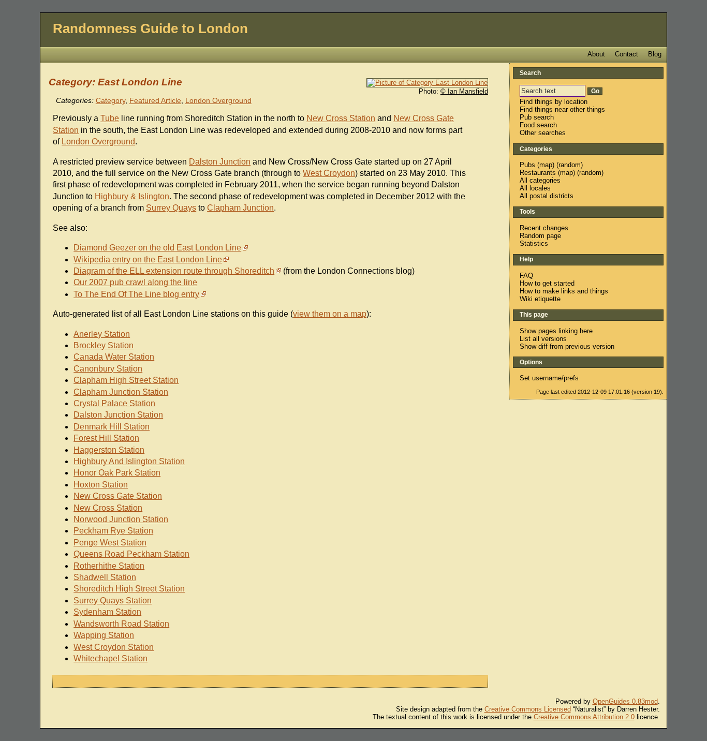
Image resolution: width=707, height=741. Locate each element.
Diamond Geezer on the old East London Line (157, 247)
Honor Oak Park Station (116, 472)
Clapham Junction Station (120, 392)
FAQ (526, 275)
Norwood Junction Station (120, 519)
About (596, 54)
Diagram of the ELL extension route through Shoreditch (173, 270)
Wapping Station (103, 635)
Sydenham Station (107, 611)
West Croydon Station (113, 647)
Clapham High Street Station (126, 380)
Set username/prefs (549, 378)
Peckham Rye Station (113, 530)
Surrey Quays (171, 207)
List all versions (543, 339)
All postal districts (546, 196)
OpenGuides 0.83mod (625, 701)
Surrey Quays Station (112, 600)
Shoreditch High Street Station (129, 588)
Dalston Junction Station (118, 414)
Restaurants (538, 172)
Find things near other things (562, 109)
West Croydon (329, 173)
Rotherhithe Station (108, 565)
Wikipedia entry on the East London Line (147, 259)
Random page (540, 236)
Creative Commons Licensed (527, 709)
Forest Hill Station (106, 438)
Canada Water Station (113, 356)
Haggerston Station (108, 450)
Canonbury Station (107, 368)
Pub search (537, 117)
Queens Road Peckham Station (131, 554)
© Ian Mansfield (464, 91)
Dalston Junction (220, 161)
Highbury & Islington (132, 196)
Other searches (543, 133)
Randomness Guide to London (150, 28)
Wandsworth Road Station (121, 623)
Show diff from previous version (567, 346)
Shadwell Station (104, 577)
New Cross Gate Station (117, 496)
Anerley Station (101, 334)
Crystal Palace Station (114, 403)
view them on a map (329, 313)
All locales (535, 188)
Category (110, 101)
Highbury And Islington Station (129, 461)
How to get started (547, 283)
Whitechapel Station (110, 658)
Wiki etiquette (540, 299)
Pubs (527, 165)
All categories (540, 180)
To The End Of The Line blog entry (136, 294)
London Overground (218, 101)
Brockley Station (103, 345)
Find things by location (553, 102)
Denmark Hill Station (111, 426)
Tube (109, 118)
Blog (654, 54)
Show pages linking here (556, 331)
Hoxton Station (100, 484)
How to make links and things (564, 291)
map (545, 165)
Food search (538, 125)
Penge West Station (109, 542)
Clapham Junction (240, 207)
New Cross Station (340, 118)
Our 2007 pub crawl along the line (135, 282)
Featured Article (155, 101)
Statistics (534, 243)
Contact (626, 54)
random (569, 165)
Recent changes (544, 228)
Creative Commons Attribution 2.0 (584, 717)
